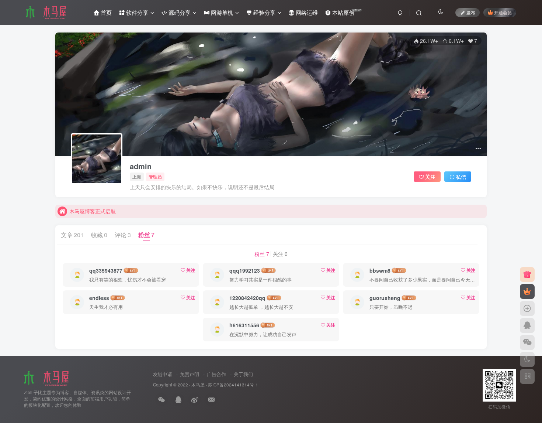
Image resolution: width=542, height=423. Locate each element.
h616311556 (244, 325)
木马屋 (198, 385)
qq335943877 (105, 270)
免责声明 (189, 374)
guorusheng (384, 297)
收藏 (99, 235)
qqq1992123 (244, 270)
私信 (461, 176)
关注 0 (280, 253)
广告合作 (216, 374)
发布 (470, 12)
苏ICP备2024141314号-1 (233, 385)
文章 (72, 235)
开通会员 (503, 12)
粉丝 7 (261, 253)
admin (141, 166)
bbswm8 (379, 270)
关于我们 (243, 374)
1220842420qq (247, 297)
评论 (123, 235)
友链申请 (162, 374)
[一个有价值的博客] (47, 377)
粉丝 (146, 235)
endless (99, 297)
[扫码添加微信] (527, 342)
